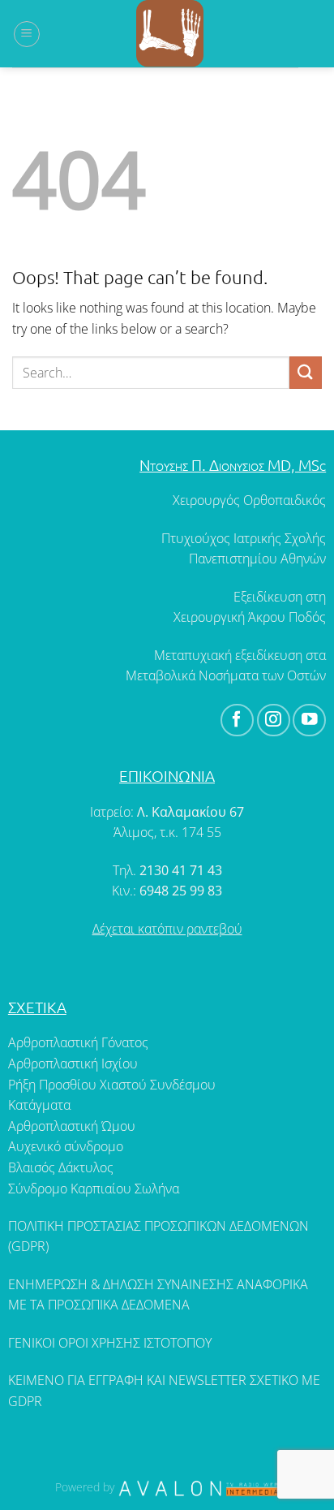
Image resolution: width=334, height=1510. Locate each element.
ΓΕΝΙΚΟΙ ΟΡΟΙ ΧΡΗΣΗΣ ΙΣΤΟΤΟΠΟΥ (110, 1343)
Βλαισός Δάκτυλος (60, 1167)
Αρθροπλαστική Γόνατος (78, 1042)
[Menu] (27, 34)
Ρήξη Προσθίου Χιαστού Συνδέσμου (112, 1085)
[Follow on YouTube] (309, 720)
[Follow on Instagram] (273, 720)
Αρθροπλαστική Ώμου (71, 1126)
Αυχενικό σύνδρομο (65, 1146)
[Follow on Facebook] (237, 720)
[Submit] (305, 372)
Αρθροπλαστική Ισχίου (73, 1063)
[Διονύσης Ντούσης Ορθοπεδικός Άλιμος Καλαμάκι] (169, 33)
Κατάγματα (39, 1105)
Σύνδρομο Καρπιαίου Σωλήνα (93, 1188)
